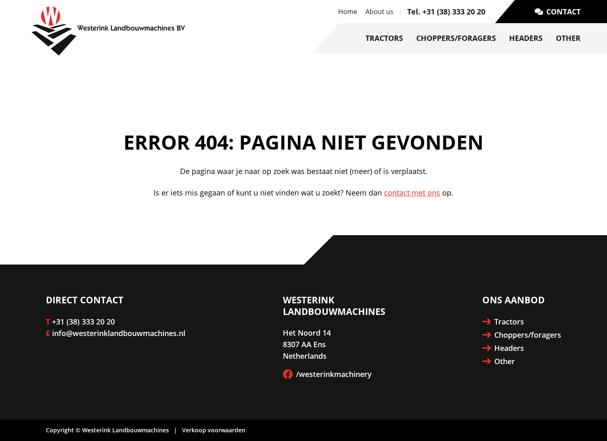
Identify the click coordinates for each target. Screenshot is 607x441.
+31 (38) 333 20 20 (83, 322)
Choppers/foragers (456, 38)
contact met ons (412, 193)
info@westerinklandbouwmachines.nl (118, 333)
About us (379, 11)
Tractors (384, 38)
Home (347, 11)
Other (568, 38)
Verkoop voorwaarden (213, 430)
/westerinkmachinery (334, 374)
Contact (563, 12)
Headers (526, 38)
